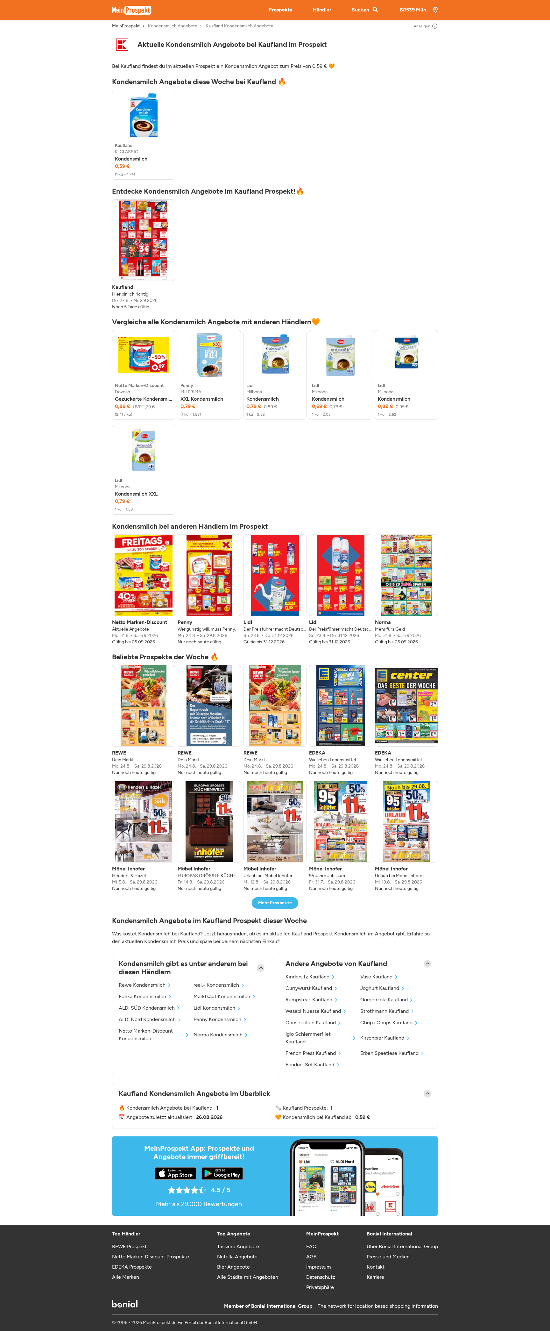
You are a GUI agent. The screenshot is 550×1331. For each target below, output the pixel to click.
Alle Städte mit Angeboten (247, 1277)
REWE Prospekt (129, 1246)
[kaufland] (122, 44)
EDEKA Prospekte (132, 1267)
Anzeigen (422, 26)
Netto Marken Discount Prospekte (150, 1257)
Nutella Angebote (237, 1257)
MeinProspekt (126, 26)
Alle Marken (125, 1277)
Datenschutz (320, 1277)
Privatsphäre (320, 1287)
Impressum (318, 1267)
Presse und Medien (388, 1257)
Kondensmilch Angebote (172, 26)
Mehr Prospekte (275, 902)
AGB (311, 1257)
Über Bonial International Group (402, 1246)
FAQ (311, 1246)
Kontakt (375, 1267)
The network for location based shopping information (378, 1306)
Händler (322, 10)
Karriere (375, 1277)
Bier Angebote (233, 1267)
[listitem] (143, 135)
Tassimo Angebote (238, 1246)
